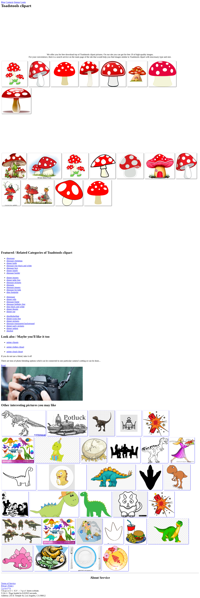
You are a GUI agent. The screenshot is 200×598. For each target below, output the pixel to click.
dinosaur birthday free (16, 304)
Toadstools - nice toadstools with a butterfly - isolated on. (9, 198)
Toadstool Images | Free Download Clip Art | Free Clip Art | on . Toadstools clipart (75, 173)
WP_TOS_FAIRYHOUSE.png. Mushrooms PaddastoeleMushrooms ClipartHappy (159, 173)
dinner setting (12, 328)
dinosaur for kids (14, 290)
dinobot (10, 331)
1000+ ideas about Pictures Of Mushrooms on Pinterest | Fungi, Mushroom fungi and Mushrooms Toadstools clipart (186, 169)
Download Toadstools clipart (101, 175)
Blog (3, 2)
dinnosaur (11, 297)
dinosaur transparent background (21, 323)
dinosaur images (13, 287)
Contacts (9, 2)
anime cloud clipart (15, 351)
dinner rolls (11, 299)
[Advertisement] (100, 31)
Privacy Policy (7, 586)
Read (3, 365)
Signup (17, 2)
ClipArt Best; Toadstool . (127, 175)
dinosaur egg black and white (19, 266)
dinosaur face (12, 268)
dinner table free (13, 280)
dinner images (13, 277)
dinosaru (10, 285)
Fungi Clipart (106, 83)
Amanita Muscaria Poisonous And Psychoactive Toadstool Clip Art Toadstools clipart (15, 108)
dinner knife (12, 263)
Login (23, 2)
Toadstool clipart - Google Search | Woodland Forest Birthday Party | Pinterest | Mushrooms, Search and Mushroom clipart (65, 79)
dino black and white (15, 307)
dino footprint (12, 292)
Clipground (13, 589)
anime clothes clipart (15, 347)
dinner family (12, 270)
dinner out (11, 311)
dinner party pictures (15, 326)
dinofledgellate (13, 316)
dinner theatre (12, 309)
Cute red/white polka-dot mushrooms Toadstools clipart (13, 174)
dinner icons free (14, 318)
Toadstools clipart (87, 83)
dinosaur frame (13, 302)
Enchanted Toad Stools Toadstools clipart (137, 82)
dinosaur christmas (14, 261)
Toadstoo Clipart (8, 83)
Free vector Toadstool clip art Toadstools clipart (67, 201)
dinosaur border (13, 273)
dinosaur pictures (14, 282)
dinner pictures (13, 321)
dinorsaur (11, 258)
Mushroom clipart (36, 83)
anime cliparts (12, 342)
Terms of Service (8, 583)
